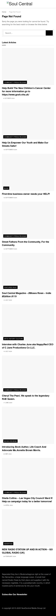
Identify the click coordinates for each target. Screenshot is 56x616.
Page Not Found (15, 12)
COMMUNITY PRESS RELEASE (15, 82)
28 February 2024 (9, 556)
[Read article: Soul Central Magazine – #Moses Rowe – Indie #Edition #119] (28, 271)
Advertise (8, 544)
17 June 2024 (7, 403)
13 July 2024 (7, 300)
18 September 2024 (10, 149)
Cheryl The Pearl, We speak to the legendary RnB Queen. (25, 397)
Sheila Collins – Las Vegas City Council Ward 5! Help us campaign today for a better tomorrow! (27, 499)
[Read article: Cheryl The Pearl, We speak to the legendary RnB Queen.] (28, 374)
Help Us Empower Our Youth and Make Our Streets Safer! (25, 144)
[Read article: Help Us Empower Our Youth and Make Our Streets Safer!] (28, 121)
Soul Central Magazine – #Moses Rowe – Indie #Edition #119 (26, 294)
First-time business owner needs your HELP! (26, 194)
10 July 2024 (7, 351)
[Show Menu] (3, 4)
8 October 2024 (9, 98)
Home (4, 12)
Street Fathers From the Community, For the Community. (25, 243)
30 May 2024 (7, 454)
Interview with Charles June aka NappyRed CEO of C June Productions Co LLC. (27, 346)
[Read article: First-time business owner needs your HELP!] (28, 172)
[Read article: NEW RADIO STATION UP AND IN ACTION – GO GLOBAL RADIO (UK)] (28, 527)
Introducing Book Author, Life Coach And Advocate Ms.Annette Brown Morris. (24, 448)
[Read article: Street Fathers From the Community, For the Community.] (28, 220)
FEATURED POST (10, 287)
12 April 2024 (8, 505)
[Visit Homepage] (28, 4)
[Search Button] (53, 4)
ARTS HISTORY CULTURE (13, 339)
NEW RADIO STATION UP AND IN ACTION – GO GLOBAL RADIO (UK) (27, 551)
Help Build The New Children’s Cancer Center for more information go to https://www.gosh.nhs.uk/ (26, 91)
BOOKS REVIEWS (10, 441)
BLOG (6, 188)
